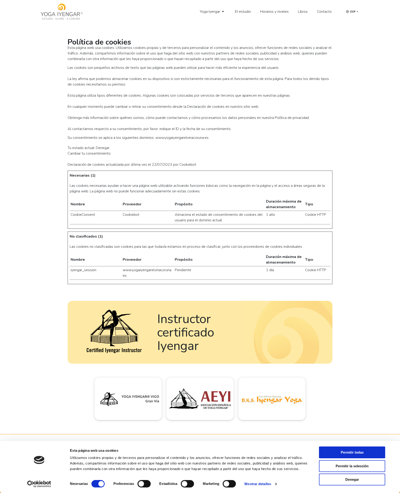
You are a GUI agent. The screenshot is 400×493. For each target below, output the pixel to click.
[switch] (144, 483)
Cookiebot (187, 164)
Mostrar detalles (257, 484)
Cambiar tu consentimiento (89, 153)
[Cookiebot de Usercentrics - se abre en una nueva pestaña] (39, 483)
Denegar (352, 479)
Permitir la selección (352, 466)
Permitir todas (352, 452)
